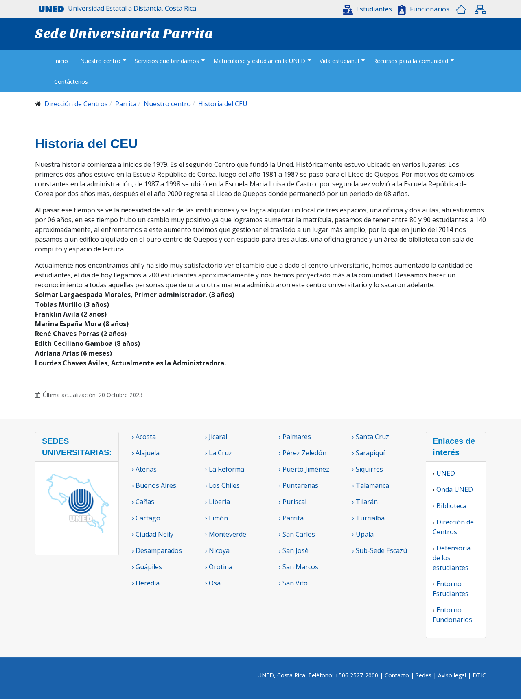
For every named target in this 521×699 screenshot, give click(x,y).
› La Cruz (218, 452)
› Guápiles (147, 566)
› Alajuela (146, 452)
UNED (445, 473)
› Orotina (218, 566)
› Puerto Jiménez (304, 469)
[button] (367, 8)
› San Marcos (298, 566)
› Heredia (146, 583)
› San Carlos (297, 534)
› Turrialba (368, 517)
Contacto (398, 675)
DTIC (479, 675)
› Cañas (143, 501)
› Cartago (146, 517)
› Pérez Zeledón (302, 452)
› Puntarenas (298, 485)
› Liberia (217, 501)
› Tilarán (365, 501)
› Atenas (144, 469)
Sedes (424, 675)
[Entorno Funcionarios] (402, 10)
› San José (294, 550)
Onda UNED (454, 489)
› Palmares (295, 436)
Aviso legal (452, 675)
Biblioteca (451, 505)
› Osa (213, 583)
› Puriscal (292, 501)
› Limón (216, 517)
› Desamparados (157, 550)
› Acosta (144, 436)
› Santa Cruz (370, 436)
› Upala (363, 534)
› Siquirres (367, 469)
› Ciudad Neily (152, 534)
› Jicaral (216, 436)
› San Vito (293, 583)
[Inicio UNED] (461, 9)
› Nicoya (217, 550)
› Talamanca (370, 485)
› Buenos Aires (154, 485)
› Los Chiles (222, 485)
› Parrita (291, 517)
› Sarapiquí (369, 452)
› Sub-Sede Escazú (379, 550)
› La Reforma (224, 469)
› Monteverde (225, 534)
